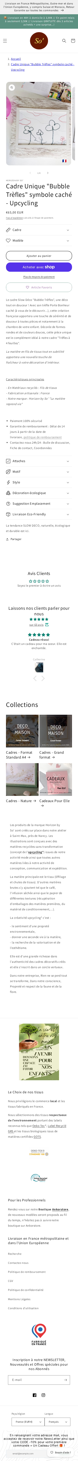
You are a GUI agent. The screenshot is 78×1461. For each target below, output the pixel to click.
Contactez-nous (18, 1263)
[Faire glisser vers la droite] (47, 172)
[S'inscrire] (65, 1380)
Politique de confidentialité (26, 1290)
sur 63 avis (36, 625)
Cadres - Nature (19, 800)
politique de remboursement (43, 437)
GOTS (37, 1136)
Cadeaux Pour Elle (54, 800)
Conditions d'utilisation (23, 1308)
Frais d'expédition (14, 217)
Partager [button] (16, 539)
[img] (39, 619)
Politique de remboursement (27, 1272)
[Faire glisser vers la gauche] (30, 172)
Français (53, 1421)
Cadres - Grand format (51, 755)
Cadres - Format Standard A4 (19, 755)
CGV (10, 1281)
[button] (5, 40)
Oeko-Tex (38, 1126)
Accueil (16, 59)
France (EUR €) (24, 1421)
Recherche (14, 1254)
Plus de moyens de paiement (39, 276)
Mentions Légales (19, 1299)
